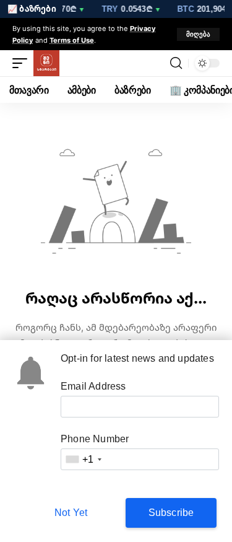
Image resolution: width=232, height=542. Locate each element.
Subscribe (171, 512)
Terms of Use (71, 40)
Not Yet (70, 512)
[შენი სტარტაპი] (46, 63)
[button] (198, 34)
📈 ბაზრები (31, 8)
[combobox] (83, 459)
